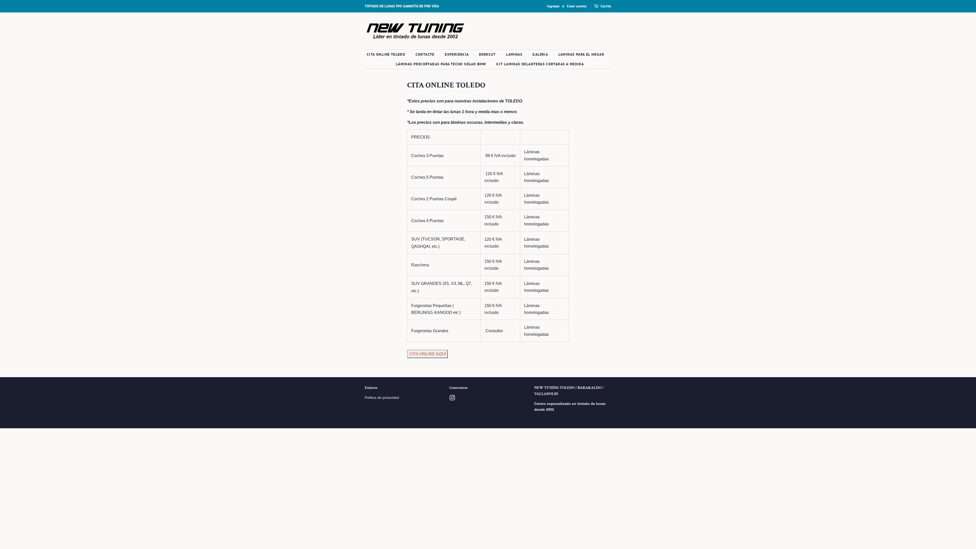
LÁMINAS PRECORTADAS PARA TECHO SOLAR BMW (441, 64)
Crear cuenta (576, 6)
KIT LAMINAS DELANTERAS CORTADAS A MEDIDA (540, 64)
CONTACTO (425, 54)
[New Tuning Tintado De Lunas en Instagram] (452, 399)
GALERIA (540, 54)
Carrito (606, 6)
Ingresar (553, 6)
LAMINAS (514, 54)
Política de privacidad (382, 398)
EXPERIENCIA (457, 54)
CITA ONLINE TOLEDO (386, 54)
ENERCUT (487, 54)
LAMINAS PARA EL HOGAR (581, 54)
